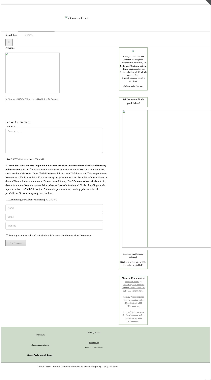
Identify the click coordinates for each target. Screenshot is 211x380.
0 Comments (53, 99)
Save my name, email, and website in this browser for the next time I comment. (50, 235)
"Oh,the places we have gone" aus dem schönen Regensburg (80, 367)
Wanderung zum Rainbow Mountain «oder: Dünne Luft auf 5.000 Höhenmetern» (133, 288)
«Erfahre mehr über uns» (133, 86)
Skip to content (9, 1)
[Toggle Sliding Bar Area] (208, 10)
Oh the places (12, 99)
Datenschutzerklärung (54, 181)
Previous (9, 47)
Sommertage (94, 343)
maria (125, 297)
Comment (10, 126)
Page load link (8, 374)
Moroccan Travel (132, 282)
